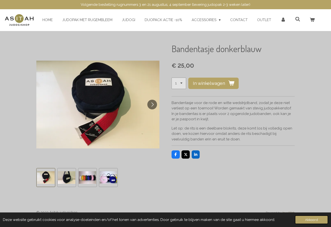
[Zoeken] (297, 19)
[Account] (283, 20)
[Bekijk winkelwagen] (312, 20)
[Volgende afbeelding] (152, 104)
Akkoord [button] (311, 220)
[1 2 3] (179, 83)
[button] (45, 177)
